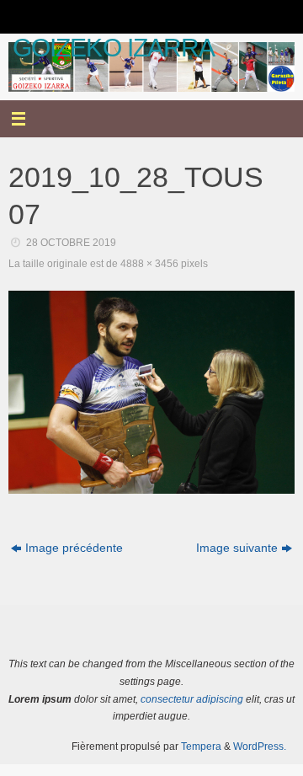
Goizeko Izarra (114, 48)
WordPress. (259, 746)
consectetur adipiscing (192, 699)
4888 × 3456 (149, 264)
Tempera (201, 746)
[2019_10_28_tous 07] (151, 392)
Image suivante (237, 548)
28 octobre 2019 (71, 243)
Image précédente (74, 548)
